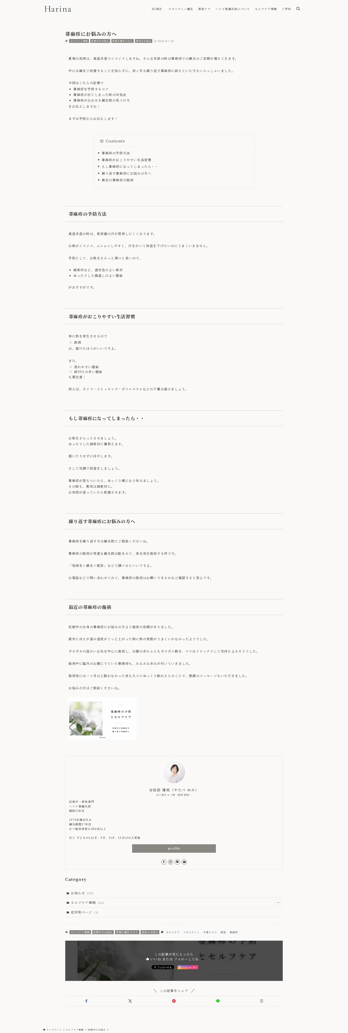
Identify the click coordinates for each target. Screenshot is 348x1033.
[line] (177, 862)
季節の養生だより (122, 40)
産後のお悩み (143, 40)
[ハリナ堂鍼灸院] (57, 8)
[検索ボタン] (298, 9)
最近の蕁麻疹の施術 (118, 180)
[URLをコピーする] (261, 1001)
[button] (86, 1001)
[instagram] (170, 862)
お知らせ (82, 893)
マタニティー (191, 932)
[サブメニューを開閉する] (278, 902)
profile (174, 848)
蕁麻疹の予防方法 (116, 153)
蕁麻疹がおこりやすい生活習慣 (126, 160)
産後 (223, 932)
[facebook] (163, 862)
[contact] (184, 862)
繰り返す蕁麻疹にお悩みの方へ (126, 173)
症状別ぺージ (84, 912)
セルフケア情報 (79, 40)
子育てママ (210, 932)
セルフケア (173, 932)
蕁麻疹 (234, 932)
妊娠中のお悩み (100, 40)
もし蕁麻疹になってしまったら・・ (130, 166)
